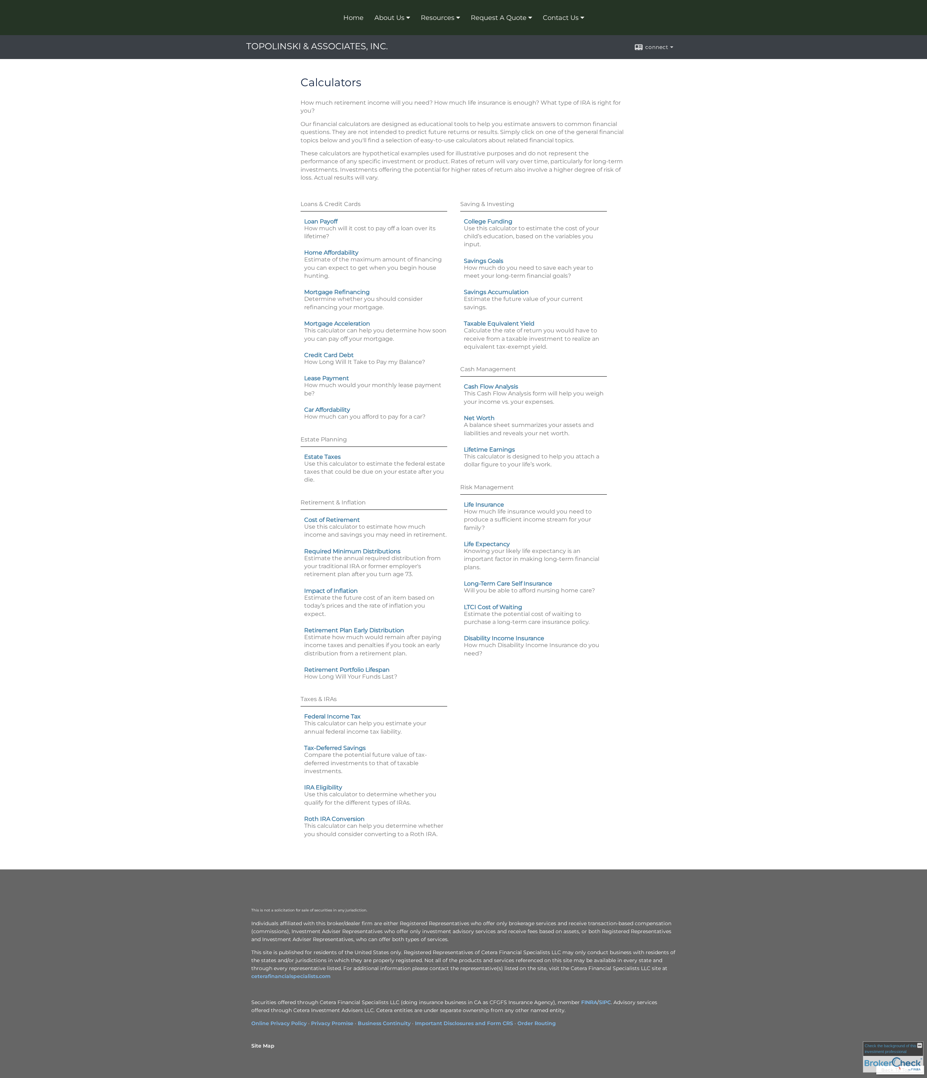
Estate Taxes (322, 456)
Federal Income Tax (332, 716)
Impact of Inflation (331, 590)
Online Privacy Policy (279, 1023)
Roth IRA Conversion (334, 818)
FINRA (589, 1002)
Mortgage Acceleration (337, 323)
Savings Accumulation (496, 292)
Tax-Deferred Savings (335, 747)
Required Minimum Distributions (352, 551)
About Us (389, 18)
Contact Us (561, 18)
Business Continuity (384, 1023)
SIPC (605, 1002)
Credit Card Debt (329, 355)
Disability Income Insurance (504, 638)
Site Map (262, 1046)
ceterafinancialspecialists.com (291, 976)
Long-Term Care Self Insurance (508, 583)
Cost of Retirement (332, 519)
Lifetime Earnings (489, 449)
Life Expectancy (487, 544)
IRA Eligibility (323, 787)
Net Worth (479, 418)
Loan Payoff (320, 221)
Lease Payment (326, 378)
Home (353, 18)
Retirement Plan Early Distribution (354, 630)
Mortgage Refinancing (337, 292)
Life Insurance (484, 504)
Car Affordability (327, 409)
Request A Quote (499, 18)
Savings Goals (483, 260)
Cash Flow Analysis (491, 386)
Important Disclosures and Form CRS (464, 1023)
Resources (437, 18)
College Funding (488, 221)
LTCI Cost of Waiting (493, 607)
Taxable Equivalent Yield (499, 323)
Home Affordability (331, 252)
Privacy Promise (332, 1023)
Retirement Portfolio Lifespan (347, 669)
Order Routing (536, 1023)
